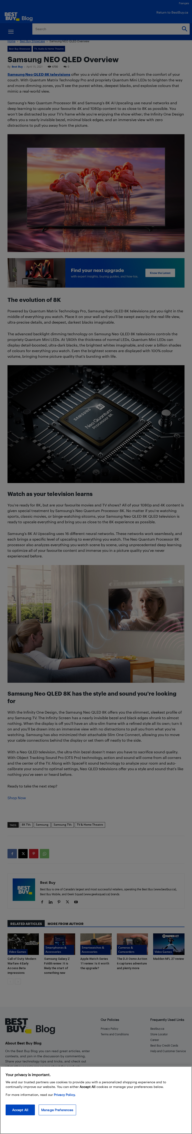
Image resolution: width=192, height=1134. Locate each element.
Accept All (20, 1110)
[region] (96, 1100)
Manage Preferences (57, 1110)
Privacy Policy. (65, 1095)
